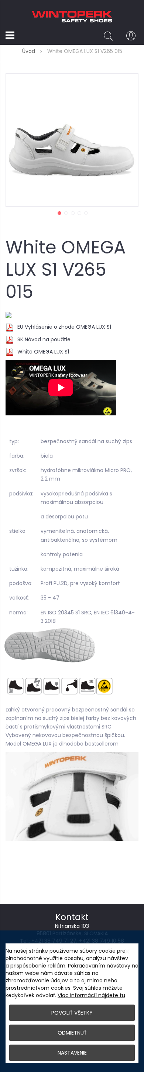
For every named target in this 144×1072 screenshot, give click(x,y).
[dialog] (72, 1001)
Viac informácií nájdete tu (91, 995)
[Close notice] (127, 951)
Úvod (28, 51)
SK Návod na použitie (44, 339)
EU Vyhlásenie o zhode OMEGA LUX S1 (64, 327)
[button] (58, 212)
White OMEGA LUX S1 (43, 351)
